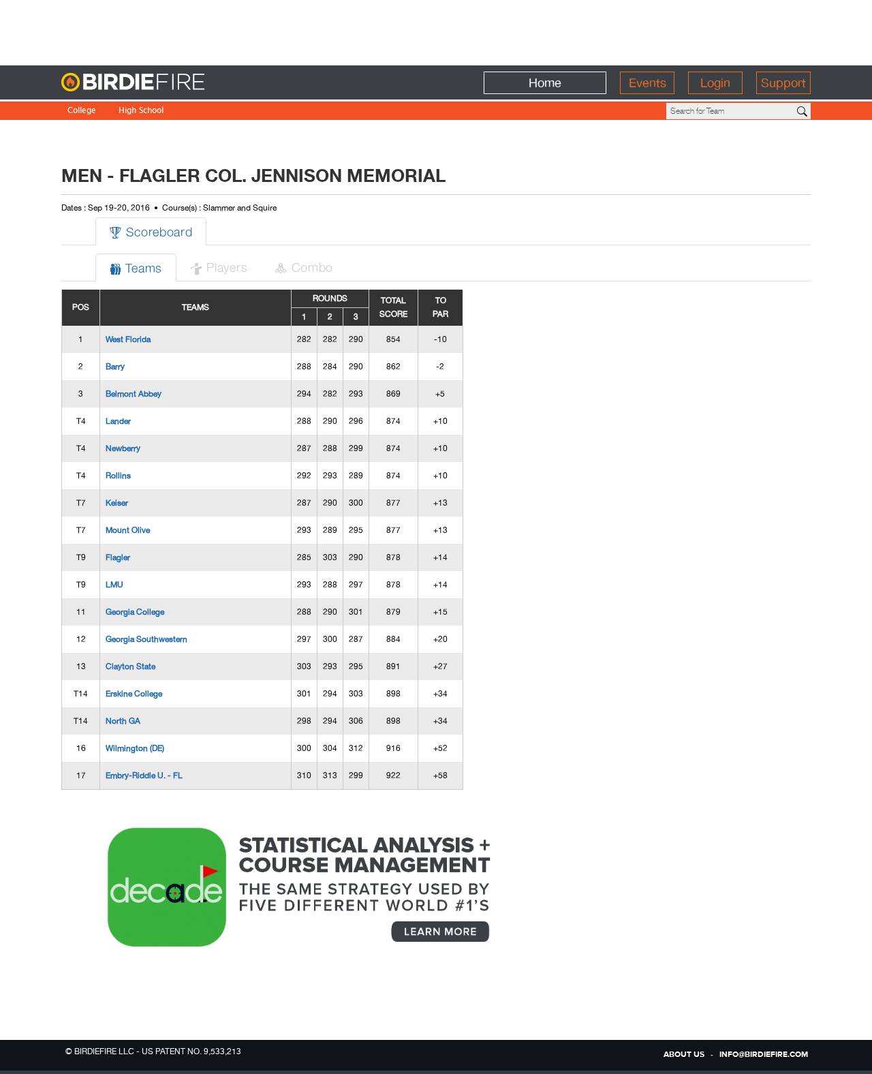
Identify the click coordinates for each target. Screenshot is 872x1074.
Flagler (118, 557)
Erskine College (134, 694)
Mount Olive (128, 530)
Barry (115, 366)
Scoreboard (151, 231)
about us (684, 1055)
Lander (118, 421)
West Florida (128, 339)
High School (141, 111)
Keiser (117, 503)
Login (715, 83)
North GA (123, 721)
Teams (136, 267)
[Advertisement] (436, 30)
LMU (114, 584)
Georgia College (135, 612)
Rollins (118, 475)
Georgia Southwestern (146, 639)
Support (783, 83)
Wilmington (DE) (135, 748)
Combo (304, 267)
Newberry (123, 448)
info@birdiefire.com (763, 1055)
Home (545, 83)
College (81, 111)
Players (218, 267)
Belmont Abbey (133, 394)
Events (647, 83)
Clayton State (130, 666)
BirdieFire (160, 83)
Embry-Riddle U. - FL (144, 775)
